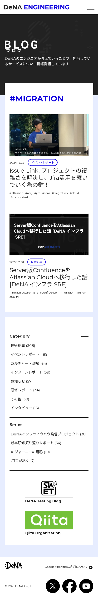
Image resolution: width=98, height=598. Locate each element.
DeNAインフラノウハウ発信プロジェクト (49, 434)
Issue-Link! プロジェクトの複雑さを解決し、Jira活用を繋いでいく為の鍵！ (49, 177)
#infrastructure (20, 292)
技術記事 (36, 262)
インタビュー (25, 408)
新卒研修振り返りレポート (36, 443)
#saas (46, 193)
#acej (28, 193)
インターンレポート (30, 372)
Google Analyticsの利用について (66, 566)
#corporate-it (20, 197)
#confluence (48, 292)
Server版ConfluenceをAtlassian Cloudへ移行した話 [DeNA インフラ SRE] (49, 277)
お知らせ (22, 381)
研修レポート (25, 390)
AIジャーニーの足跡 (30, 452)
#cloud (74, 193)
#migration (60, 193)
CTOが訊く (23, 460)
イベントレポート (42, 162)
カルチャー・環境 (29, 363)
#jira (37, 193)
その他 (20, 399)
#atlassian (16, 193)
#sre (35, 292)
